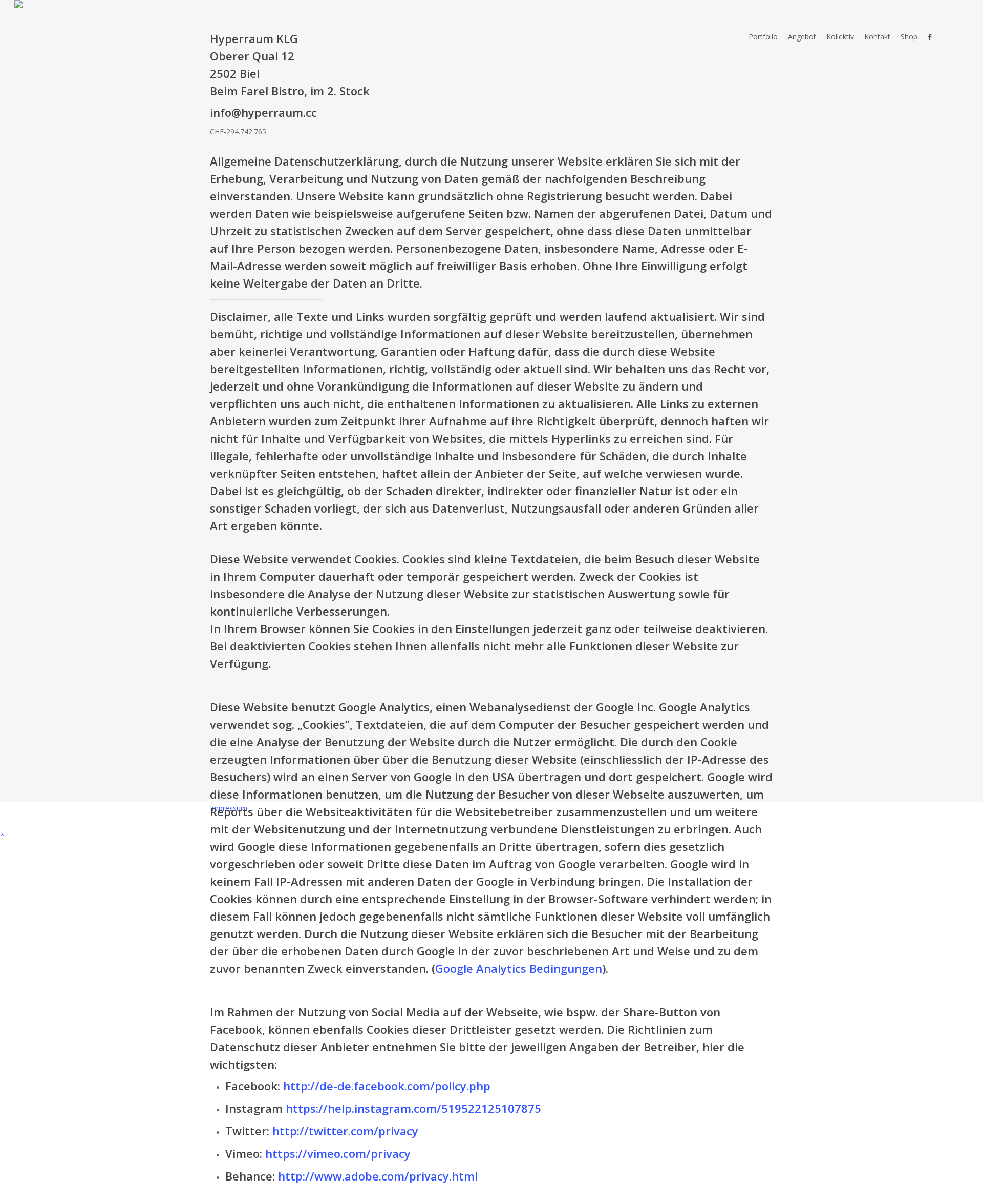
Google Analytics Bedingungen (518, 968)
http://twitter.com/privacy (345, 1130)
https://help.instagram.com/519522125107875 (413, 1108)
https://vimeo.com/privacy (338, 1153)
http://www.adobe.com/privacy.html (378, 1176)
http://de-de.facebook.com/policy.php (386, 1085)
